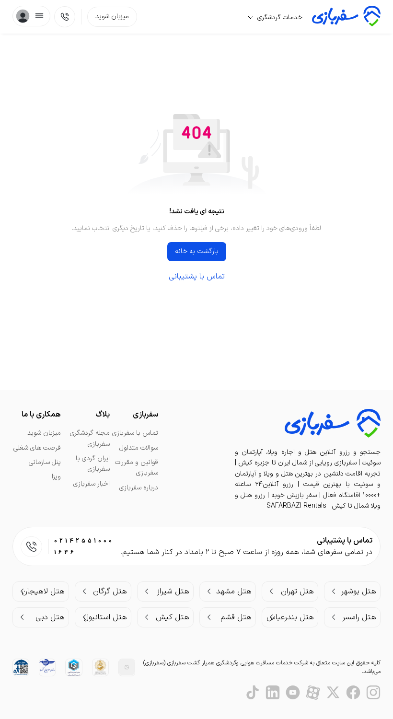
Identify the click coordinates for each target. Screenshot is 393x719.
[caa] (47, 666)
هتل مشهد (234, 591)
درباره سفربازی (138, 488)
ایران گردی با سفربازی (93, 463)
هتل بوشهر (358, 591)
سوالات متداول (138, 448)
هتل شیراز (173, 591)
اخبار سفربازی (91, 484)
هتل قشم (236, 617)
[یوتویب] (293, 692)
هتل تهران (297, 591)
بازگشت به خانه (197, 251)
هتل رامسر (359, 617)
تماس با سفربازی (135, 433)
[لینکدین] (273, 692)
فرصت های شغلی (37, 448)
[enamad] (127, 667)
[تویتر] (333, 692)
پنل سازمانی (45, 462)
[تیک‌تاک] (252, 692)
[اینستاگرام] (373, 692)
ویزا (56, 477)
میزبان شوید (112, 17)
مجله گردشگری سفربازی (90, 438)
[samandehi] (100, 667)
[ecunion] (73, 667)
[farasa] (21, 667)
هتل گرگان (110, 591)
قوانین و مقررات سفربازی (136, 467)
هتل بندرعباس (290, 617)
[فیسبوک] (353, 692)
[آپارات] (313, 692)
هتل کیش (172, 617)
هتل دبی (50, 617)
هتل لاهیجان (43, 591)
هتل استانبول (105, 617)
